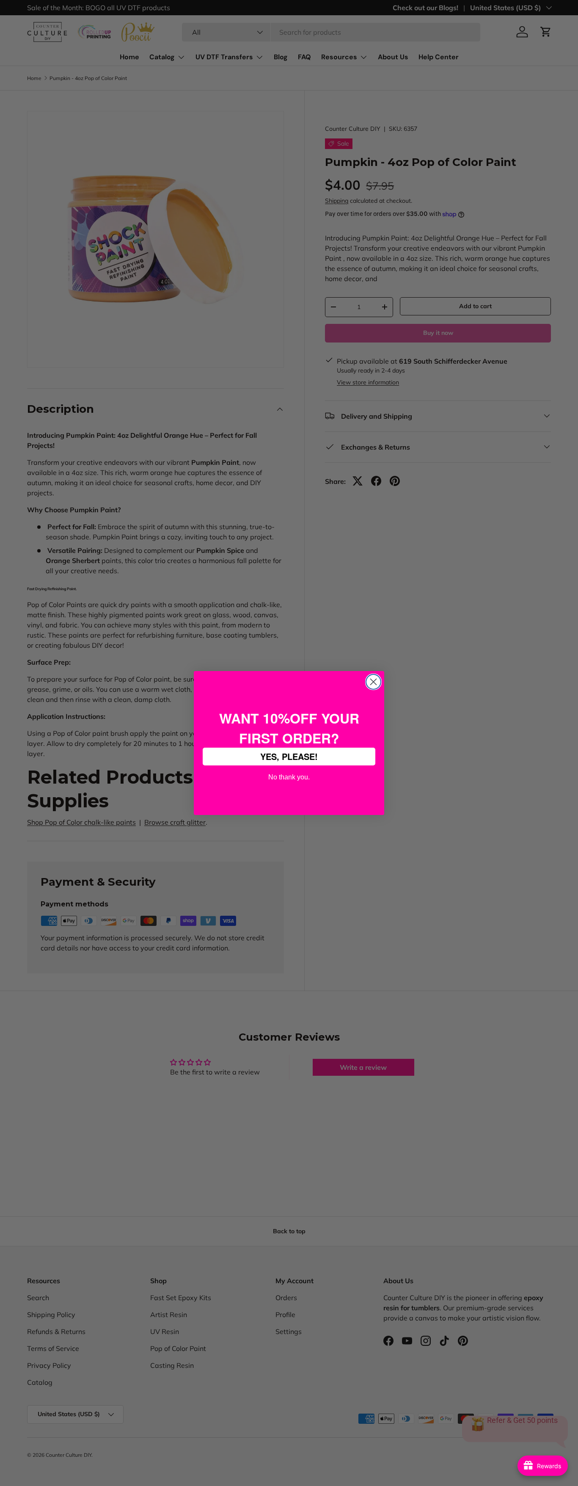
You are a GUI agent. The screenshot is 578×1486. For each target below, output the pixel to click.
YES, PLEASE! (289, 756)
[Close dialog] (373, 681)
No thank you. (289, 776)
